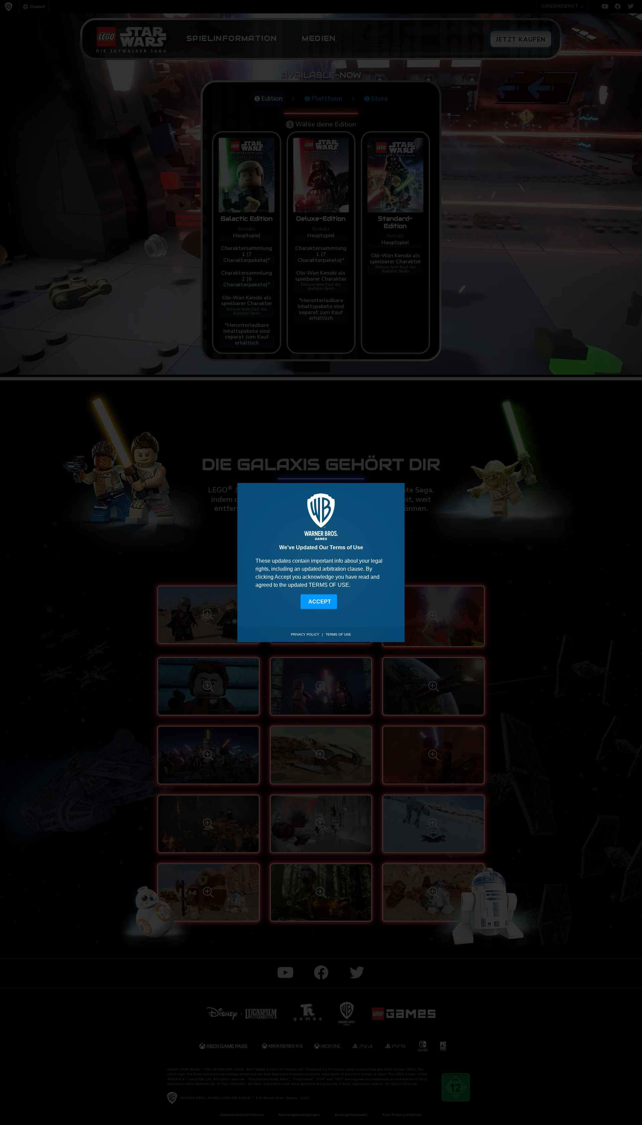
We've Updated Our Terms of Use (321, 547)
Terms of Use (338, 634)
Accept (319, 601)
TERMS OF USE (329, 584)
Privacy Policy (305, 634)
